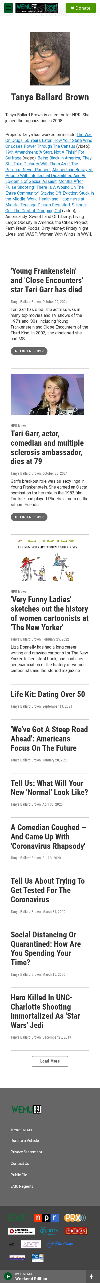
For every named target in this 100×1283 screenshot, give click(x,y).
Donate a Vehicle (25, 1141)
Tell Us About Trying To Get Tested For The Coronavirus (48, 890)
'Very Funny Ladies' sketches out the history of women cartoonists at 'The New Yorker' (50, 613)
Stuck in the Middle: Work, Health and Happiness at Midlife (49, 199)
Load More (50, 1061)
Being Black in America (59, 158)
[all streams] (93, 1276)
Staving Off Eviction (59, 193)
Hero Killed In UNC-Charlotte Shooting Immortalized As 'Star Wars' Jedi (45, 1011)
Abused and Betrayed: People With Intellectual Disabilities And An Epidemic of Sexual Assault (49, 175)
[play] (8, 1276)
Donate (82, 8)
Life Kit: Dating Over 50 (48, 694)
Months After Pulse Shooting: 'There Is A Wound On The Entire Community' (44, 187)
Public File (19, 1175)
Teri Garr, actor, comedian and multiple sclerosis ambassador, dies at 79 (47, 447)
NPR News (18, 426)
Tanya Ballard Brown (26, 302)
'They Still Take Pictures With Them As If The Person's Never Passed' (48, 163)
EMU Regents (22, 1186)
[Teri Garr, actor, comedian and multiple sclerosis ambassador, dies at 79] (47, 394)
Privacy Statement (26, 1152)
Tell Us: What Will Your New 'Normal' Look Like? (49, 787)
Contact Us (20, 1164)
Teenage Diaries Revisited (45, 204)
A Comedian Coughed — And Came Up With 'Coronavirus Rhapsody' (49, 837)
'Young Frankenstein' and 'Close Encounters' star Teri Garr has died (47, 280)
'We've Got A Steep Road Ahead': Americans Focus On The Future (49, 739)
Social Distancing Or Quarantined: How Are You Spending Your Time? (46, 948)
